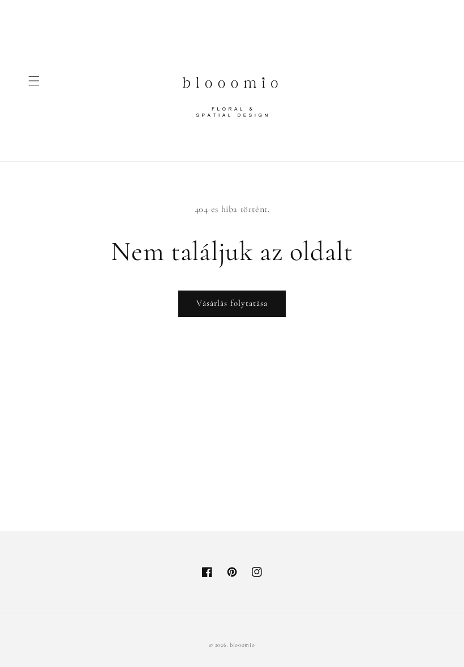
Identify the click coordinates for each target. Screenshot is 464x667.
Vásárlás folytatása (232, 303)
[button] (34, 80)
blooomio (242, 645)
